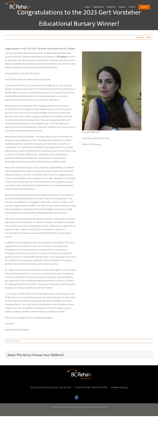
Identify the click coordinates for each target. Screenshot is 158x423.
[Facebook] (76, 397)
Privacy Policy (79, 407)
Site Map (88, 407)
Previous (140, 37)
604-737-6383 (84, 387)
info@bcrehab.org (119, 387)
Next (149, 37)
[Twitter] (81, 397)
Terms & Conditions (100, 407)
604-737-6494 (101, 387)
